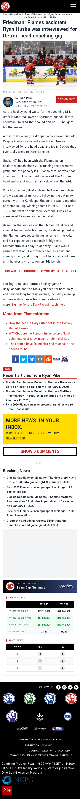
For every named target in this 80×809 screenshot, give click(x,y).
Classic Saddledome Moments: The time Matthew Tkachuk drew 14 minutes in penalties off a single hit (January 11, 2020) (40, 501)
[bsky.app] (32, 359)
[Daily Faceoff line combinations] (56, 359)
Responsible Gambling (59, 755)
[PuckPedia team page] (64, 359)
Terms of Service (36, 755)
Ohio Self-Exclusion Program (21, 772)
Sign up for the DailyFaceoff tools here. (39, 304)
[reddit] (48, 359)
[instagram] (64, 687)
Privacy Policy (17, 755)
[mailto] (40, 359)
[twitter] (23, 359)
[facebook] (15, 359)
